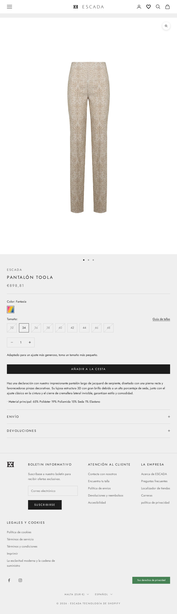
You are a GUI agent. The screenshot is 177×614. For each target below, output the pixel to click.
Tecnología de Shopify (101, 603)
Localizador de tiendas (155, 488)
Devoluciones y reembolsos (105, 495)
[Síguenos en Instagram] (20, 580)
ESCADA (14, 270)
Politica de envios (99, 488)
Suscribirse (44, 505)
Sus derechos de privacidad (151, 580)
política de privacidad (155, 502)
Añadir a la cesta (88, 369)
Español (101, 594)
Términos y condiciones (22, 546)
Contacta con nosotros (102, 474)
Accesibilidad (97, 502)
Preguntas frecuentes (154, 481)
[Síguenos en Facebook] (9, 580)
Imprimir (12, 553)
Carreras (146, 495)
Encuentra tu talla (98, 481)
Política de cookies (19, 532)
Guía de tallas (161, 319)
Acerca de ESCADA (154, 474)
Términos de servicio (20, 539)
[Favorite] (148, 7)
